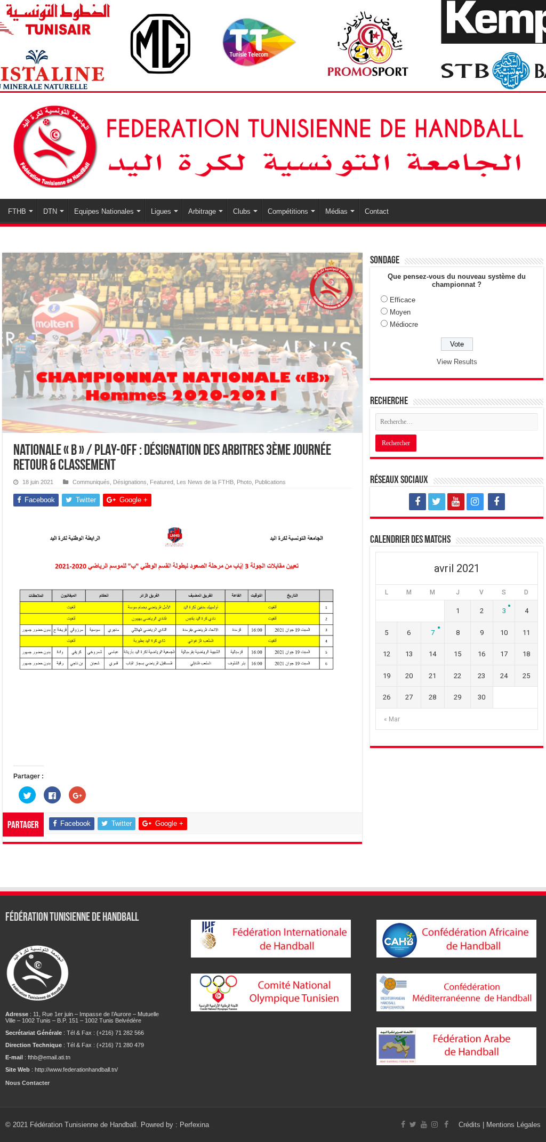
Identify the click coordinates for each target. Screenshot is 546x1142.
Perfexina (194, 1125)
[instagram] (475, 501)
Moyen (400, 312)
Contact (377, 211)
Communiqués (91, 482)
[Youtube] (455, 501)
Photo (244, 482)
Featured (161, 482)
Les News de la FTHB (205, 482)
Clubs (242, 211)
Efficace (402, 300)
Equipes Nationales (104, 211)
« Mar (392, 719)
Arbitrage (202, 211)
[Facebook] (417, 501)
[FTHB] (273, 144)
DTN (50, 211)
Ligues (161, 211)
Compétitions (288, 211)
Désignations (130, 482)
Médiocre (404, 324)
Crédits (471, 1125)
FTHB (17, 211)
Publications (270, 482)
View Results (457, 362)
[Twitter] (436, 501)
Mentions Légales (513, 1125)
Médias (336, 211)
